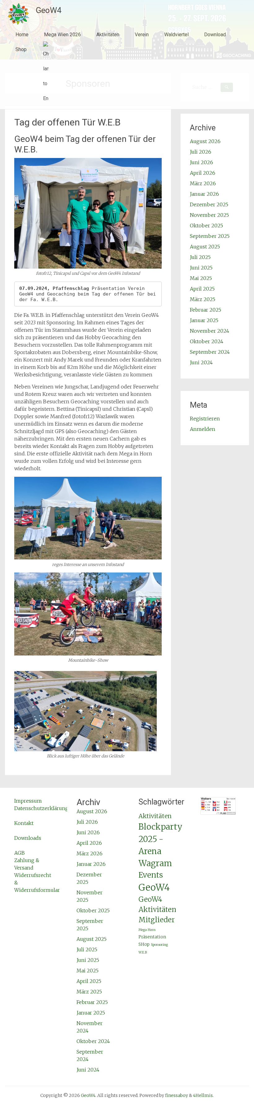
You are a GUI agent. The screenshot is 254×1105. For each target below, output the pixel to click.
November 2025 (209, 215)
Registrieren (205, 418)
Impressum (28, 801)
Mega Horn (146, 930)
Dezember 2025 (209, 204)
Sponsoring (159, 945)
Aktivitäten (107, 34)
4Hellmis (203, 1095)
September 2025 (210, 236)
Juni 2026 (201, 162)
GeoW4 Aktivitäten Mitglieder (157, 909)
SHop (144, 944)
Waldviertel (176, 34)
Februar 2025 (205, 310)
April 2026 (202, 173)
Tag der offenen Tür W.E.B (67, 122)
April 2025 (202, 289)
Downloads (27, 838)
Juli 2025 (200, 257)
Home (21, 34)
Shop (21, 49)
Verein (142, 34)
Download (215, 34)
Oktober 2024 (206, 341)
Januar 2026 (204, 194)
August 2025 (205, 246)
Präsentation (152, 937)
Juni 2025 (201, 268)
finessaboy (176, 1095)
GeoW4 (49, 10)
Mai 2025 (201, 278)
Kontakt (23, 823)
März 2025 (202, 299)
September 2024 (210, 352)
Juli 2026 (200, 152)
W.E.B (142, 952)
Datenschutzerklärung (41, 808)
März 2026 (203, 183)
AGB (19, 853)
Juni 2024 (201, 362)
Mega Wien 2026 (62, 34)
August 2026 (205, 141)
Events (150, 875)
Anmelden (202, 429)
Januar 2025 (204, 320)
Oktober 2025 (206, 225)
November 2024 (209, 331)
